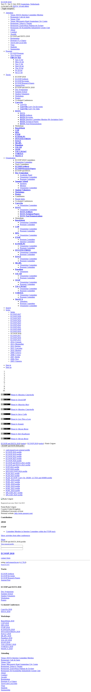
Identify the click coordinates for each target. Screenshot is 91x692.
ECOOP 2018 (32, 443)
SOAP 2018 (5, 642)
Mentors (23, 186)
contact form (5, 558)
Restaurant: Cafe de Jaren (20, 17)
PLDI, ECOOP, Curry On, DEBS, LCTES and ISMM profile (29, 478)
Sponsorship (15, 49)
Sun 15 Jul (19, 60)
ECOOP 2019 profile (14, 454)
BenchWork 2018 (7, 621)
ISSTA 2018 (5, 612)
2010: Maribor (15, 350)
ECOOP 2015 (15, 340)
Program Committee (27, 179)
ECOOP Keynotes (22, 81)
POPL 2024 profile (13, 491)
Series (12, 312)
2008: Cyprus (15, 355)
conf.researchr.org (12, 562)
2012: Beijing (15, 346)
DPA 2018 (5, 625)
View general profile (7, 544)
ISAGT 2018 (6, 634)
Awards (13, 34)
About (12, 30)
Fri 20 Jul (18, 70)
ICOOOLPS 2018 (8, 629)
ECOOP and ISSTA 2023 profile (18, 465)
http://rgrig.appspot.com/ (23, 513)
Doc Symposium (21, 90)
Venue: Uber (15, 19)
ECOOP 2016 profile (14, 452)
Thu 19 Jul (19, 68)
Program (9, 51)
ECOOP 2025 (15, 318)
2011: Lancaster (16, 348)
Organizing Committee (23, 162)
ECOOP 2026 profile (14, 461)
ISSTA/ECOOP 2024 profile (16, 471)
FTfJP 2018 (5, 627)
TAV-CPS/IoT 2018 (8, 644)
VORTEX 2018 (7, 647)
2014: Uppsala (15, 342)
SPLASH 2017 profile (14, 493)
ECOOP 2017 (15, 336)
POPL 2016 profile (13, 480)
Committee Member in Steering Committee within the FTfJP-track (30, 531)
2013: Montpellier (17, 344)
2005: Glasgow (16, 361)
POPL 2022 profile (13, 488)
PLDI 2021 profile (13, 473)
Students (13, 47)
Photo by (22, 395)
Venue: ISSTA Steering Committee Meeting (26, 15)
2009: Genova (15, 353)
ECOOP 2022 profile (14, 456)
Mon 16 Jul (19, 62)
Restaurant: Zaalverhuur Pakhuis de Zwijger (26, 26)
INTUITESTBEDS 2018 (10, 632)
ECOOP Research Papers (24, 83)
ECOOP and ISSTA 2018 (10, 443)
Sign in (8, 365)
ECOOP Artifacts (21, 79)
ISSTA (22, 113)
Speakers (23, 184)
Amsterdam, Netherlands (30, 4)
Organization (10, 158)
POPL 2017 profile (13, 482)
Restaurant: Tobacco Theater (21, 23)
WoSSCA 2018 (7, 649)
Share (3, 540)
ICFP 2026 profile (12, 469)
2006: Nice (14, 359)
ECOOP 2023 (15, 323)
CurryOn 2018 (6, 609)
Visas (12, 45)
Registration (14, 38)
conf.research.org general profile (18, 450)
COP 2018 (5, 623)
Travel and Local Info (18, 43)
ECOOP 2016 (15, 338)
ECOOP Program (17, 53)
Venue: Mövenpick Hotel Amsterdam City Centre (28, 21)
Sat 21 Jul (19, 73)
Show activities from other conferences (15, 536)
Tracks (8, 75)
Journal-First (20, 85)
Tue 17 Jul (19, 64)
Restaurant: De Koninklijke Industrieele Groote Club (30, 28)
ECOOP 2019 (15, 331)
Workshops (19, 96)
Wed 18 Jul (19, 66)
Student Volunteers (22, 94)
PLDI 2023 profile (13, 476)
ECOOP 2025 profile (14, 459)
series (23, 443)
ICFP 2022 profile (12, 467)
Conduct (13, 32)
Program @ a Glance (18, 40)
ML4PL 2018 (6, 636)
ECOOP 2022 (15, 325)
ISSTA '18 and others (21, 6)
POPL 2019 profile (13, 486)
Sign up (8, 367)
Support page (5, 564)
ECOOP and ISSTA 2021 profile (18, 463)
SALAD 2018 (6, 640)
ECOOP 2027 (15, 314)
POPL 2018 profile (13, 484)
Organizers (24, 272)
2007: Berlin (15, 357)
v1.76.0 (23, 562)
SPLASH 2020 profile (14, 495)
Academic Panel (26, 175)
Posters (17, 98)
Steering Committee (27, 242)
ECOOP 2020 (15, 329)
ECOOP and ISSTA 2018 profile (13, 446)
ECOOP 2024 (15, 321)
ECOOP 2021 (15, 327)
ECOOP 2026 (15, 316)
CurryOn (23, 105)
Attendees (23, 301)
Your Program (15, 55)
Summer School (21, 92)
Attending (9, 13)
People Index (20, 199)
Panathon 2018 (6, 638)
